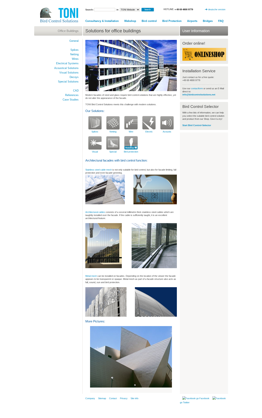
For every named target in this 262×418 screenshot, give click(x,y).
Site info (134, 398)
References (72, 95)
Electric (149, 131)
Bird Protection (172, 21)
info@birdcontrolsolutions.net (198, 94)
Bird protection (131, 151)
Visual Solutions (69, 72)
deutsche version (216, 9)
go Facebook (202, 398)
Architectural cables (95, 212)
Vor (168, 390)
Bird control (149, 21)
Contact (113, 398)
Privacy (124, 398)
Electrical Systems (67, 63)
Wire (131, 131)
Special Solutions (68, 81)
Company (90, 398)
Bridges (208, 21)
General (74, 40)
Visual (95, 151)
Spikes (94, 131)
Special (112, 151)
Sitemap (102, 398)
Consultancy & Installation (102, 21)
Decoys (74, 77)
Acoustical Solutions (66, 68)
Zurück (94, 390)
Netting (113, 131)
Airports (192, 21)
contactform (197, 88)
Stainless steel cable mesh (98, 169)
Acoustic (167, 131)
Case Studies (71, 99)
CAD (76, 90)
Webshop (130, 21)
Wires (75, 58)
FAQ (221, 21)
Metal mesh (91, 276)
